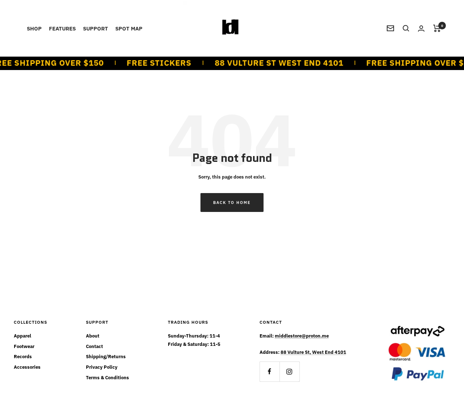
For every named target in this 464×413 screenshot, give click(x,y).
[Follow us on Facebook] (269, 371)
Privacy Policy (101, 367)
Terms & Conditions (107, 378)
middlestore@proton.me (302, 336)
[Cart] (437, 28)
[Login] (421, 28)
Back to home (232, 202)
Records (23, 356)
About (92, 336)
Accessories (27, 367)
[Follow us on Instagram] (289, 371)
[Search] (406, 28)
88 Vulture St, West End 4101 (313, 352)
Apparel (22, 336)
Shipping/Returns (106, 356)
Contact (94, 346)
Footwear (24, 346)
